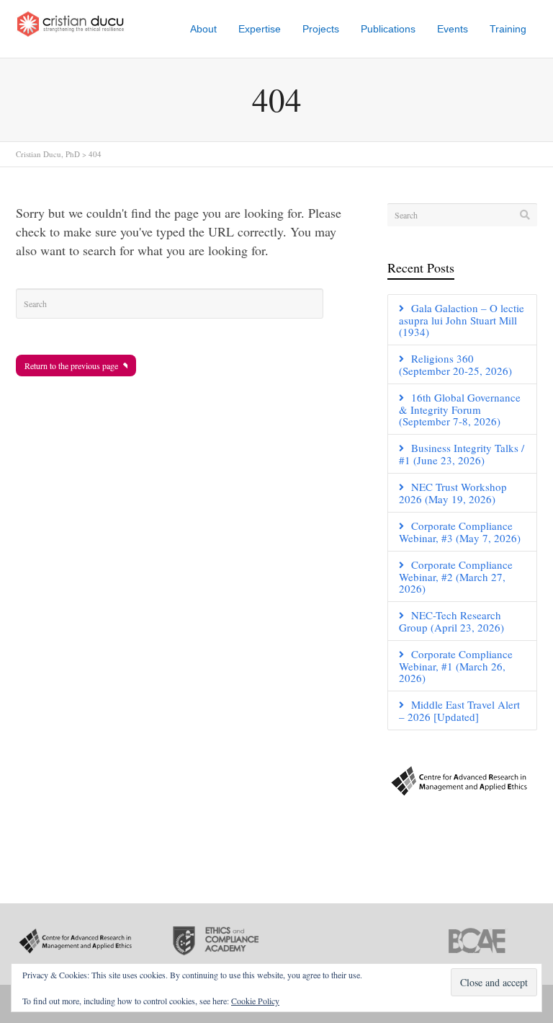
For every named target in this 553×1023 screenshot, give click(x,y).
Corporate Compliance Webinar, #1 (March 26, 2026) (456, 666)
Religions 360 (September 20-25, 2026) (455, 364)
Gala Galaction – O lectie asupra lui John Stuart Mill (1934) (461, 320)
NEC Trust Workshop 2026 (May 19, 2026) (453, 492)
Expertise (259, 29)
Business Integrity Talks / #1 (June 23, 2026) (461, 453)
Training (508, 29)
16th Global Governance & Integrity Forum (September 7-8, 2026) (460, 409)
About (203, 29)
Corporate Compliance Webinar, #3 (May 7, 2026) (460, 531)
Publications (388, 29)
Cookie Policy (255, 1000)
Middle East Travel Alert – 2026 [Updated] (459, 710)
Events (452, 29)
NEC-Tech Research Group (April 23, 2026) (451, 621)
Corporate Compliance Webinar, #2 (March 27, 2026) (456, 576)
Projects (320, 29)
